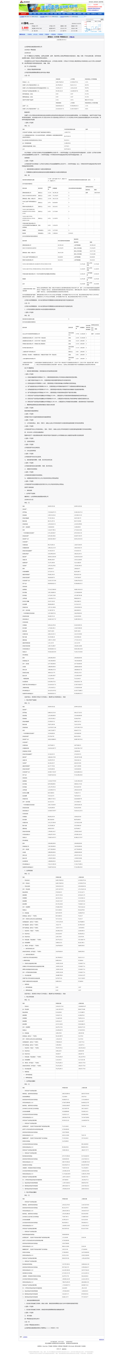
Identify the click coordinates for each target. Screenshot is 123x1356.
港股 (84, 13)
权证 (59, 13)
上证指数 (22, 16)
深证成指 (42, 16)
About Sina (45, 1346)
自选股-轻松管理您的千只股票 (95, 6)
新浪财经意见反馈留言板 (72, 1343)
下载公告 (71, 37)
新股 (55, 13)
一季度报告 (53, 34)
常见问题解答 (48, 1343)
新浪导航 (101, 2)
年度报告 (41, 34)
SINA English (71, 1346)
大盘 (47, 13)
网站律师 (65, 1346)
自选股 (100, 13)
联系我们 (55, 1346)
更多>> (100, 16)
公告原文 (25, 1337)
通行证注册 (77, 1346)
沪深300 (62, 16)
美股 (88, 13)
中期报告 (47, 34)
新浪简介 (40, 1346)
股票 (30, 13)
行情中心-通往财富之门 (93, 10)
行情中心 (93, 13)
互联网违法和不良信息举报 (58, 1343)
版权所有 (64, 1349)
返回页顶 (101, 1339)
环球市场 (69, 13)
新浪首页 (96, 2)
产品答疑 (83, 1346)
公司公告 (35, 34)
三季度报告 (60, 34)
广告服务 (50, 1346)
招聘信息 (60, 1346)
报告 (64, 13)
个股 (51, 13)
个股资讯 (29, 34)
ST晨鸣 (24, 23)
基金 (35, 13)
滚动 (39, 13)
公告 (43, 13)
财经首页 (91, 2)
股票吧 (79, 13)
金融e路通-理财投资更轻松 (94, 8)
